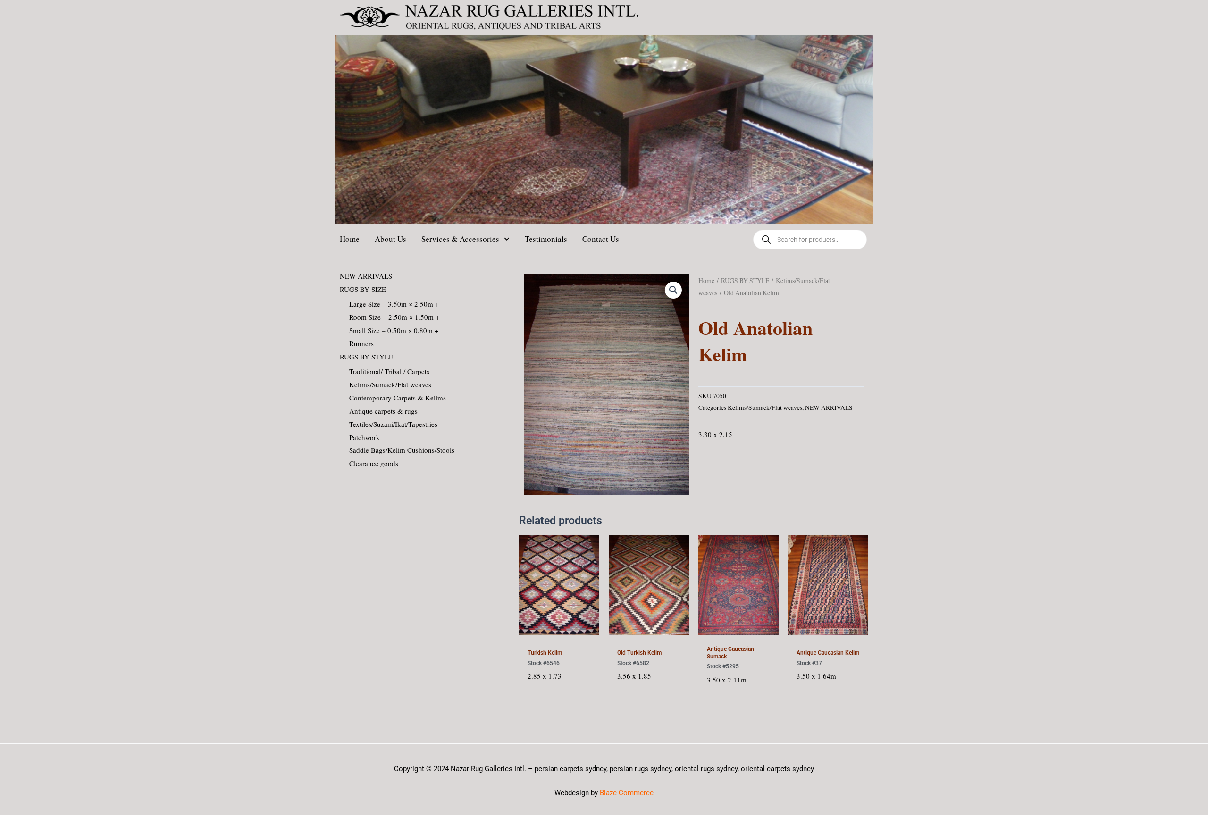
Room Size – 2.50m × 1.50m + (394, 317)
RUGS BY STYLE (366, 356)
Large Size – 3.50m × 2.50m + (394, 303)
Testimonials (546, 238)
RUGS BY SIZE (363, 289)
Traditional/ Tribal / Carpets (389, 371)
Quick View (559, 632)
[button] (673, 290)
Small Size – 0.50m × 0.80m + (393, 330)
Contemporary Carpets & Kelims (397, 397)
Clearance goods (373, 463)
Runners (361, 343)
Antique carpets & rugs (383, 411)
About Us (390, 238)
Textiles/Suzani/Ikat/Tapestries (393, 424)
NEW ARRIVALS (366, 276)
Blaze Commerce (627, 793)
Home (350, 238)
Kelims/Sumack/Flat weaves (390, 384)
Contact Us (600, 238)
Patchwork (364, 437)
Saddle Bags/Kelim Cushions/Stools (401, 450)
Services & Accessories (460, 238)
